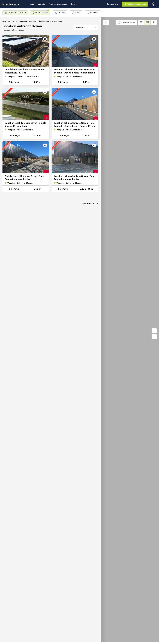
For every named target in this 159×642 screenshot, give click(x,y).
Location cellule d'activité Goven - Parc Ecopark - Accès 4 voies (74, 178)
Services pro (112, 4)
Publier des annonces (136, 4)
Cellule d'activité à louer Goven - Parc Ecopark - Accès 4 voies (24, 178)
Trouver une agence (58, 4)
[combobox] (86, 27)
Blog (73, 4)
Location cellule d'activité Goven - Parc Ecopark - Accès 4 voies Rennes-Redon (74, 71)
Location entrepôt (20, 21)
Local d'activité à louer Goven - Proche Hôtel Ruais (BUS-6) (25, 71)
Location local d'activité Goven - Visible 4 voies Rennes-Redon (25, 124)
